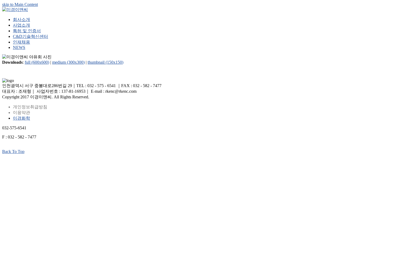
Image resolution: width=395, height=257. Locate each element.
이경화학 (21, 118)
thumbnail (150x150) (105, 62)
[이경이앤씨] (15, 9)
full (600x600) (37, 62)
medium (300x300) (68, 62)
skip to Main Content (20, 4)
